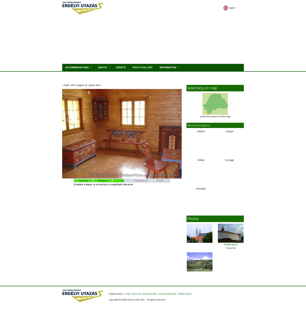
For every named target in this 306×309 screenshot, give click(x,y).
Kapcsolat (136, 293)
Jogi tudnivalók (150, 293)
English (232, 8)
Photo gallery (143, 67)
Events (121, 67)
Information (168, 67)
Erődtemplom (231, 244)
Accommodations (77, 67)
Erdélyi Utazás (185, 293)
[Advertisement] (153, 40)
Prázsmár (231, 247)
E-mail (127, 293)
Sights (102, 67)
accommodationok (167, 293)
